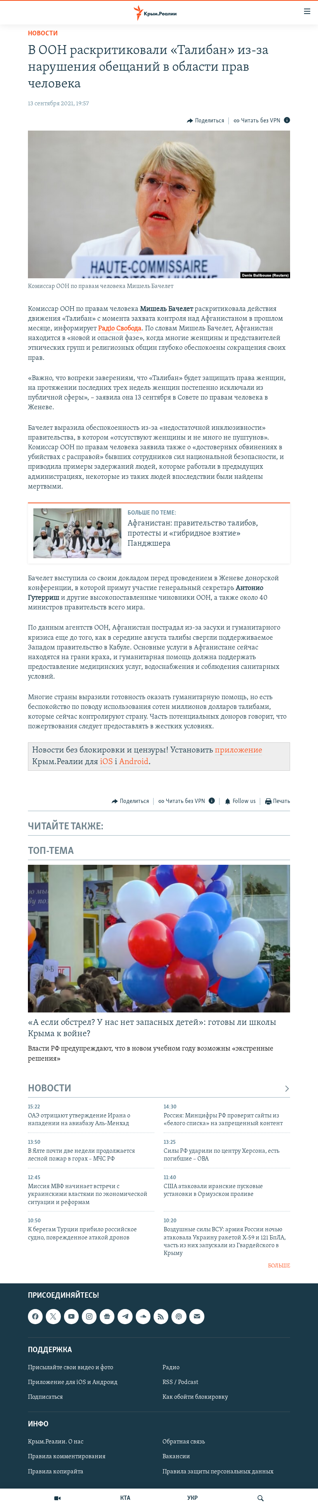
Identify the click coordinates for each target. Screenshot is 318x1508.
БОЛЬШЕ (279, 1266)
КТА (125, 1498)
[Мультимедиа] (57, 1498)
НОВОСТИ (49, 1089)
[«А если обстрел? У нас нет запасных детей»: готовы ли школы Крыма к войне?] (159, 938)
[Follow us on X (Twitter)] (53, 1316)
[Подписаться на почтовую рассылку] (196, 1316)
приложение (238, 750)
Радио (171, 1368)
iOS (106, 762)
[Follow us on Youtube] (71, 1316)
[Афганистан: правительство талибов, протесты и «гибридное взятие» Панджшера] (77, 533)
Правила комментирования (66, 1457)
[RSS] (161, 1316)
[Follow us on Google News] (107, 1316)
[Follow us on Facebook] (35, 1316)
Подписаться (45, 1397)
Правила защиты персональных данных (217, 1472)
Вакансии (176, 1457)
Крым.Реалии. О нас (55, 1442)
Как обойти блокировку (195, 1397)
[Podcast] (178, 1316)
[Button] (205, 121)
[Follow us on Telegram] (125, 1316)
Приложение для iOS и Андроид (73, 1382)
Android (134, 762)
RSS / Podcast (180, 1382)
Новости (43, 33)
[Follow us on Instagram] (89, 1316)
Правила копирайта (55, 1472)
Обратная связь (183, 1442)
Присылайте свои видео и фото (70, 1368)
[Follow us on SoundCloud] (143, 1316)
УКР (192, 1498)
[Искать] (260, 1498)
